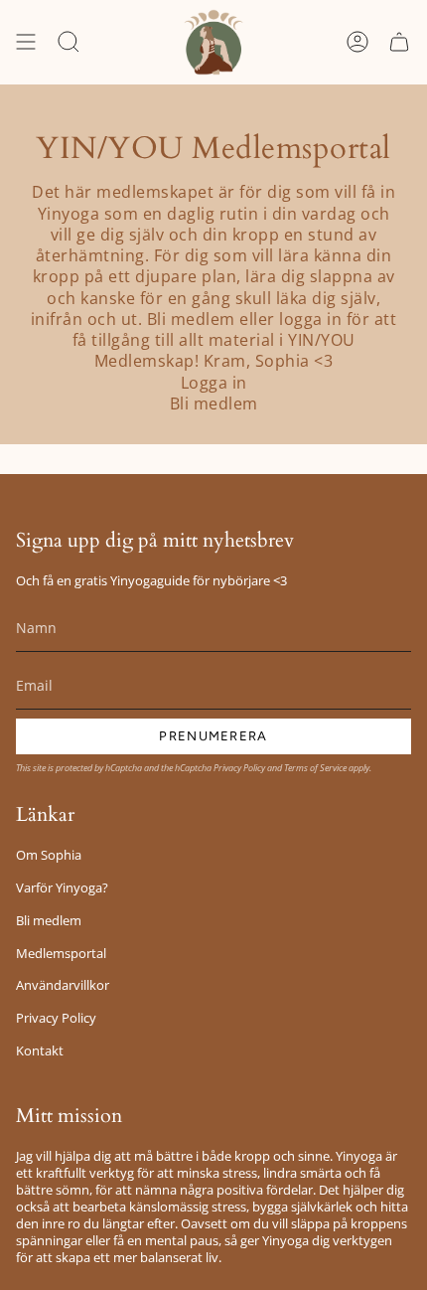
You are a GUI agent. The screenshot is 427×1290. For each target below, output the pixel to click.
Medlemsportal (61, 953)
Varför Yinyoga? (62, 888)
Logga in (214, 383)
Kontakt (40, 1051)
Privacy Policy (239, 767)
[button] (68, 42)
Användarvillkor (62, 985)
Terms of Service (315, 767)
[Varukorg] (399, 42)
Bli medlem (214, 404)
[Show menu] (26, 42)
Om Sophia (48, 855)
